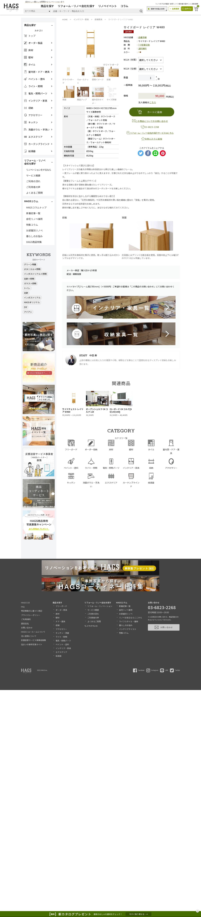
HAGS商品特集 (34, 242)
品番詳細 (142, 37)
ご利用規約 (26, 619)
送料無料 (142, 48)
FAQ (23, 606)
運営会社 (25, 623)
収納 (57, 625)
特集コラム (32, 224)
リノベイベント (107, 6)
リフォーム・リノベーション (99, 606)
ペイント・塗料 (62, 644)
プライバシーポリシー (30, 615)
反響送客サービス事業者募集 (33, 640)
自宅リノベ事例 (34, 219)
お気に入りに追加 (153, 138)
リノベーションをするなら (38, 169)
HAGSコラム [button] (31, 201)
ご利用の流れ (33, 181)
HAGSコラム (121, 602)
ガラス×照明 (30, 283)
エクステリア (61, 652)
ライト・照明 (61, 636)
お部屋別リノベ (34, 230)
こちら (152, 102)
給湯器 (58, 655)
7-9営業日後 (144, 44)
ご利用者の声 (33, 187)
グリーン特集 (30, 264)
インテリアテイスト (127, 629)
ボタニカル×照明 (32, 269)
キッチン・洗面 (62, 633)
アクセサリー (61, 629)
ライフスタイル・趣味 (128, 621)
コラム (124, 6)
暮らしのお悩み (34, 236)
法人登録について (28, 636)
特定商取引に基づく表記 (31, 610)
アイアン (28, 311)
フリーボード (61, 606)
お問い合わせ (27, 627)
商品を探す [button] (30, 25)
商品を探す (47, 6)
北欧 (26, 292)
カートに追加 (154, 112)
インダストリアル (32, 297)
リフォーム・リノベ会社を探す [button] (34, 162)
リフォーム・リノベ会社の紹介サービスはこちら (152, 132)
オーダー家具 (61, 610)
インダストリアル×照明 (35, 273)
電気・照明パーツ (63, 640)
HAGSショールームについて (33, 631)
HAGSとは (25, 602)
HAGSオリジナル (32, 302)
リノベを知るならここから (130, 617)
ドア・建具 (60, 621)
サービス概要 (33, 175)
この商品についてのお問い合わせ (152, 121)
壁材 (57, 617)
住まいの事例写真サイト (31, 644)
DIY (25, 307)
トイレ (27, 288)
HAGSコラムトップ (36, 207)
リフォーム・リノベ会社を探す (76, 6)
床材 (57, 613)
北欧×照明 (29, 278)
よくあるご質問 (34, 192)
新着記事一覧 (33, 213)
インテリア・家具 (63, 648)
